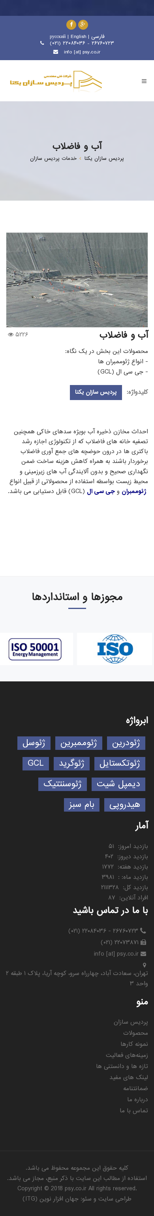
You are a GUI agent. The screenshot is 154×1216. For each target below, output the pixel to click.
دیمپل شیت (118, 784)
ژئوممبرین (78, 742)
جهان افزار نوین (59, 1199)
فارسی (98, 36)
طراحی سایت (114, 1199)
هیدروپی (124, 804)
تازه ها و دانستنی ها (122, 1066)
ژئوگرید (72, 763)
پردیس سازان (131, 1022)
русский (58, 36)
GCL (36, 763)
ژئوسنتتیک (62, 784)
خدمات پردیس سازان (53, 158)
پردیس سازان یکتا (104, 158)
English (78, 36)
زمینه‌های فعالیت (127, 1055)
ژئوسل (34, 742)
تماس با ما (134, 1110)
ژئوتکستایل (120, 763)
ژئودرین (126, 742)
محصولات (135, 1033)
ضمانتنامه (135, 1088)
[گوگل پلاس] (83, 25)
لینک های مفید (128, 1077)
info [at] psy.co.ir (82, 52)
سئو (87, 1199)
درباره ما (137, 1099)
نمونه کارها (134, 1044)
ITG (30, 1199)
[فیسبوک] (71, 25)
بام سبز (81, 804)
